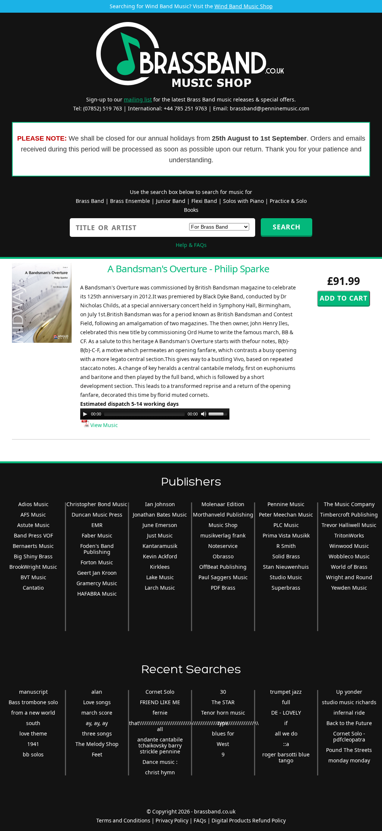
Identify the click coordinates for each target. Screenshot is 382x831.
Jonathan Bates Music (160, 514)
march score (96, 712)
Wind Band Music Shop (244, 6)
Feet (97, 754)
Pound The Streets (349, 749)
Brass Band (90, 200)
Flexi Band (204, 200)
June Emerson (160, 525)
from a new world (33, 712)
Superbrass (286, 587)
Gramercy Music (96, 583)
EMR (97, 525)
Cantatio (33, 587)
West (223, 743)
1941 (33, 743)
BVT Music (33, 577)
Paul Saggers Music (223, 577)
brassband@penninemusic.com (269, 108)
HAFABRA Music (97, 593)
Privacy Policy (172, 820)
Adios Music (33, 504)
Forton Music (97, 562)
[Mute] (204, 414)
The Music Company (349, 504)
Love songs (97, 702)
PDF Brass (223, 587)
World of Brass (349, 566)
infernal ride (349, 712)
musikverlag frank (222, 535)
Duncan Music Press (97, 514)
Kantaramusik (160, 545)
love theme (33, 733)
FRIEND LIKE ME (160, 702)
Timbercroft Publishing (349, 514)
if (286, 723)
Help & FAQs (191, 244)
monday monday (349, 760)
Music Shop (223, 525)
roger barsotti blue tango (286, 757)
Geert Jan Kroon (97, 572)
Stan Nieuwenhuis (286, 566)
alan (96, 691)
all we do (286, 733)
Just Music (160, 535)
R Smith (286, 545)
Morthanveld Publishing (223, 514)
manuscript (33, 691)
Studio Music (286, 577)
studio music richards (349, 702)
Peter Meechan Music (286, 514)
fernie (160, 712)
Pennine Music (285, 504)
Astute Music (33, 525)
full (286, 702)
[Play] (85, 414)
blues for (223, 733)
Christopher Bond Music (96, 504)
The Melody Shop (97, 743)
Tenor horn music (223, 712)
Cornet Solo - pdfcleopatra (349, 736)
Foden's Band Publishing (97, 548)
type (222, 723)
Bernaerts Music (33, 545)
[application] (154, 414)
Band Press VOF (33, 535)
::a (286, 743)
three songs (97, 733)
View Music (103, 425)
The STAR (223, 702)
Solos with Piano (243, 200)
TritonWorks (349, 535)
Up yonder (349, 691)
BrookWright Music (33, 566)
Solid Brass (286, 556)
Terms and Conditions (123, 820)
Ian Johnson (160, 504)
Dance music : (160, 761)
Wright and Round (349, 577)
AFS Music (33, 514)
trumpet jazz (286, 691)
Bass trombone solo (33, 702)
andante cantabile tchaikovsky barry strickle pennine (160, 745)
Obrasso (223, 556)
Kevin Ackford (160, 556)
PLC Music (286, 525)
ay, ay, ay (97, 723)
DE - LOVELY (286, 712)
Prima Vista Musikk (286, 535)
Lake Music (160, 577)
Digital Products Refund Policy (249, 820)
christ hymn (160, 772)
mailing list (138, 99)
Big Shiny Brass (33, 556)
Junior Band (170, 200)
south (33, 723)
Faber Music (97, 535)
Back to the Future (349, 723)
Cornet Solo (159, 691)
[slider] (219, 413)
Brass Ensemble (130, 200)
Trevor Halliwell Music (349, 525)
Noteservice (223, 545)
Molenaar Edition (222, 504)
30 (223, 691)
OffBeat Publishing (223, 566)
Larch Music (160, 587)
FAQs (200, 820)
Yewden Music (349, 587)
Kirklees (160, 566)
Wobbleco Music (349, 556)
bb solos (33, 754)
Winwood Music (349, 545)
